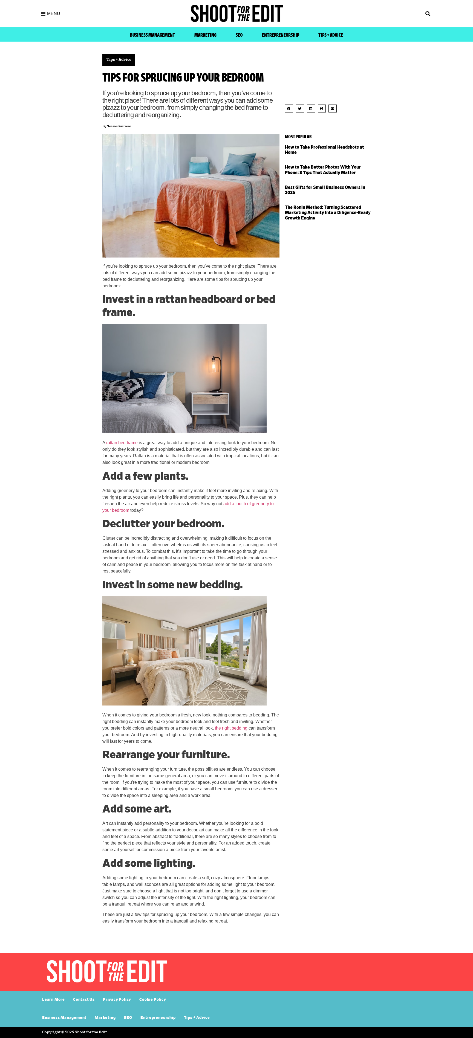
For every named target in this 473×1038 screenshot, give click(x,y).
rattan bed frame (122, 442)
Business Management (152, 35)
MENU (53, 13)
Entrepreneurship (280, 35)
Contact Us (84, 1000)
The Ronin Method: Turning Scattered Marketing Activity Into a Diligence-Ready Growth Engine (328, 212)
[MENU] (43, 13)
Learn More (53, 1000)
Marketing (205, 35)
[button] (384, 13)
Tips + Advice (330, 35)
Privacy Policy (117, 1000)
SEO (239, 35)
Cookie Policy (152, 1000)
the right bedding (231, 728)
